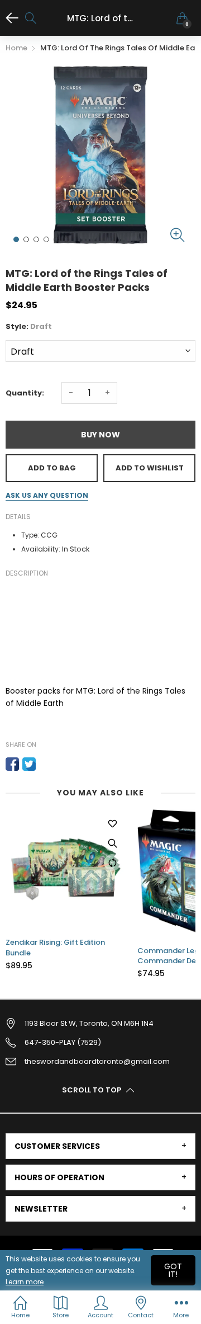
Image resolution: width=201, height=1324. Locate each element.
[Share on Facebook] (12, 764)
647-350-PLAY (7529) (63, 1042)
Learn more (25, 1282)
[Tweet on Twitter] (29, 764)
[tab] (100, 1146)
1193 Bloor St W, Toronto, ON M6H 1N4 (89, 1023)
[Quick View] (112, 843)
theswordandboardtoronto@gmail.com (97, 1061)
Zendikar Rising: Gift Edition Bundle (55, 947)
